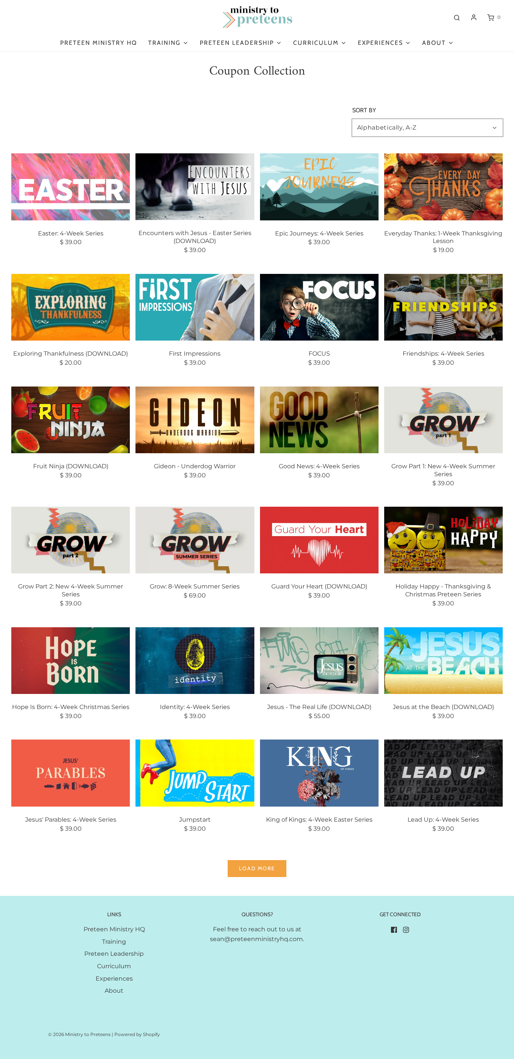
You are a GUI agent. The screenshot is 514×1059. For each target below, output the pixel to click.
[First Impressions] (194, 306)
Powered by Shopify (137, 1034)
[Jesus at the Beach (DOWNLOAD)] (443, 660)
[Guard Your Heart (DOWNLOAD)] (319, 539)
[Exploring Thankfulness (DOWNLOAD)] (70, 306)
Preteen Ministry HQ (98, 42)
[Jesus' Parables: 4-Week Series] (70, 772)
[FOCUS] (319, 306)
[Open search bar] (457, 17)
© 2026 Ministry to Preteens (79, 1034)
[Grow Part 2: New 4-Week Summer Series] (70, 539)
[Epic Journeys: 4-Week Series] (319, 186)
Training (114, 941)
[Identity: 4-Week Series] (194, 660)
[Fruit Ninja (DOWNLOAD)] (70, 419)
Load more (257, 868)
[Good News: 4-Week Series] (319, 419)
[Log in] (473, 17)
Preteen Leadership (114, 953)
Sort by (364, 110)
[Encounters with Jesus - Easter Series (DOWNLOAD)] (194, 186)
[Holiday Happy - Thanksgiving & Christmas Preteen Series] (443, 539)
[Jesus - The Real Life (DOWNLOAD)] (319, 660)
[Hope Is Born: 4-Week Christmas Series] (70, 660)
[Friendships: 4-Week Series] (443, 306)
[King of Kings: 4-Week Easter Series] (319, 772)
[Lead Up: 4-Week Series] (443, 772)
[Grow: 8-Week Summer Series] (194, 539)
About (114, 990)
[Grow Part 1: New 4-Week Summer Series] (443, 419)
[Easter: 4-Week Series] (70, 186)
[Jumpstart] (194, 772)
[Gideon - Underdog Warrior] (194, 419)
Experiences (114, 978)
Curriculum (114, 966)
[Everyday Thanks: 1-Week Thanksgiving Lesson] (443, 186)
